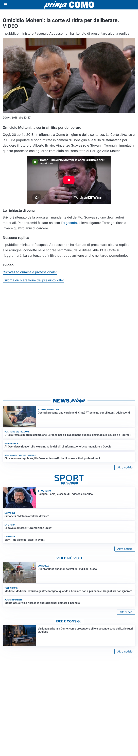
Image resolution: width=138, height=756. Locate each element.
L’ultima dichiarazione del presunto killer (33, 280)
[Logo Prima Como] (69, 5)
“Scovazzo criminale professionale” (30, 272)
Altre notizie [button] (124, 467)
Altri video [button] (125, 612)
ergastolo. (70, 223)
